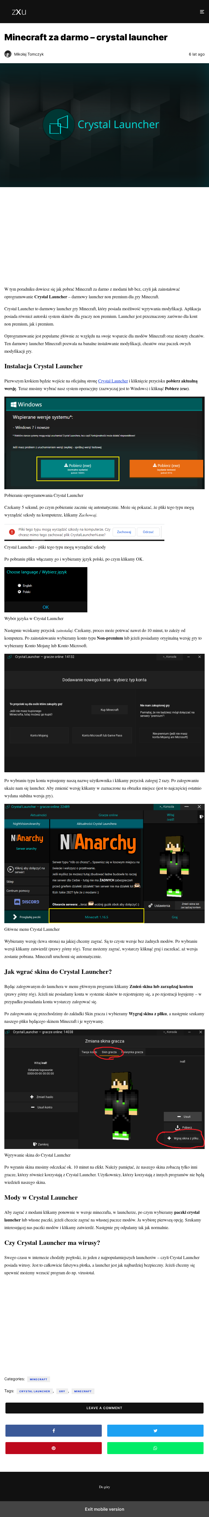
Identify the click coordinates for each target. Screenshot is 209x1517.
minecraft (38, 1379)
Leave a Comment (104, 1408)
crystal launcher (34, 1391)
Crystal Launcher (113, 381)
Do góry (104, 1486)
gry (62, 1391)
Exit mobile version (104, 1509)
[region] (104, 237)
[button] (202, 11)
